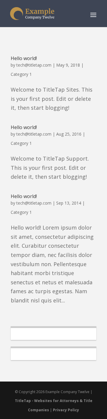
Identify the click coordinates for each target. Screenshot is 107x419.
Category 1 (21, 74)
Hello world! (24, 58)
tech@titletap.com (33, 65)
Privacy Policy (66, 409)
